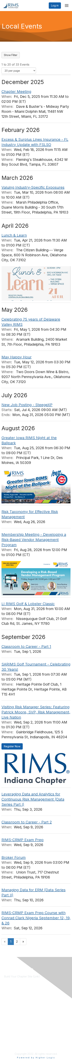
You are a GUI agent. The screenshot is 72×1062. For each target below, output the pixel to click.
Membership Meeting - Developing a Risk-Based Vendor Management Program (33, 539)
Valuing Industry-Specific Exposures (32, 187)
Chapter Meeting (16, 91)
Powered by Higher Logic (36, 1057)
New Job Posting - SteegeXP (26, 405)
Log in (55, 5)
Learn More (11, 1004)
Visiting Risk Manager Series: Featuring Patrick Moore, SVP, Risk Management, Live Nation (35, 712)
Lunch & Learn (14, 235)
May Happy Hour (16, 357)
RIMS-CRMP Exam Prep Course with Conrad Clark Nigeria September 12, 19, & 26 (36, 918)
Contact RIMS (12, 1035)
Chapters (9, 1007)
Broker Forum (13, 857)
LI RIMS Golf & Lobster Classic (28, 604)
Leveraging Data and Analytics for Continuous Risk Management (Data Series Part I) (32, 799)
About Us (9, 1032)
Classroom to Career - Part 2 (26, 822)
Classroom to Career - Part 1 (26, 646)
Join (6, 1000)
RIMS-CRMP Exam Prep (22, 840)
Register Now (12, 746)
